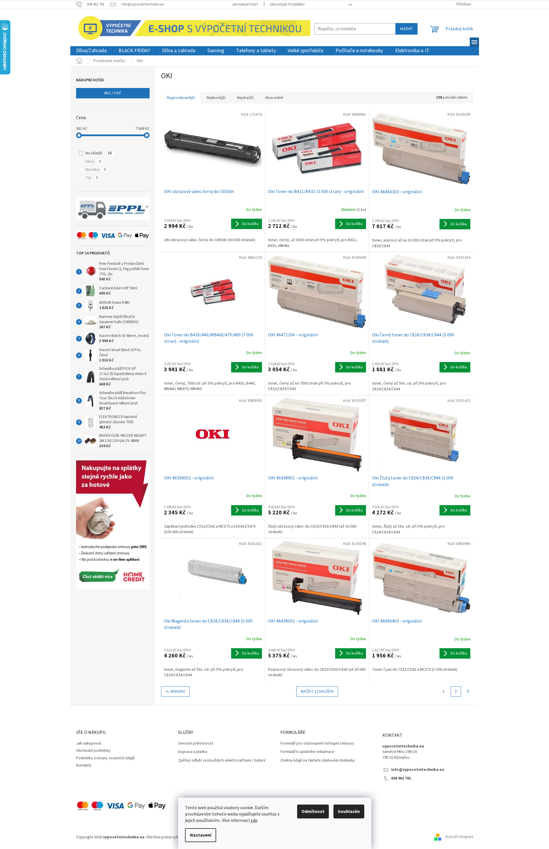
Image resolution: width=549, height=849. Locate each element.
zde (253, 820)
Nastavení (200, 835)
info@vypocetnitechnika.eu (417, 770)
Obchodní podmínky (287, 4)
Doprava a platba (192, 752)
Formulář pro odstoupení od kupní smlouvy (317, 743)
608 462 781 (401, 778)
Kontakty (84, 765)
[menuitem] (91, 51)
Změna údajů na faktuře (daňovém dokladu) (317, 760)
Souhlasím (349, 811)
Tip (92, 178)
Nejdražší (245, 98)
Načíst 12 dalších (317, 691)
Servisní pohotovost (195, 743)
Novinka (96, 170)
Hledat (406, 29)
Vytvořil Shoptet (459, 837)
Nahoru (178, 691)
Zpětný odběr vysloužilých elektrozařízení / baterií (221, 760)
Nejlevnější (216, 98)
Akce (93, 161)
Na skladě (99, 153)
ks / (112, 93)
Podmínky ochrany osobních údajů (105, 758)
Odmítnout (313, 811)
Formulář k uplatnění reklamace (307, 752)
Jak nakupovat (245, 4)
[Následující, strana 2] (456, 691)
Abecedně (274, 98)
